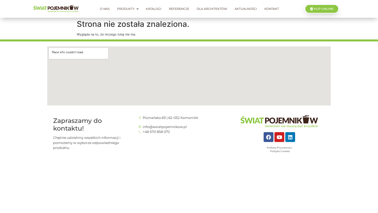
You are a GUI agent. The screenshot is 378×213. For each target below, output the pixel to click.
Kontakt (271, 9)
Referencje (179, 9)
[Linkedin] (290, 137)
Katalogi (153, 9)
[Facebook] (268, 137)
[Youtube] (279, 137)
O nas (105, 9)
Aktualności (246, 9)
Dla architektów (212, 9)
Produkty (126, 9)
